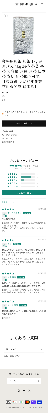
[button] (5, 4)
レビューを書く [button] (24, 193)
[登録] (38, 381)
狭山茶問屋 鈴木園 (18, 407)
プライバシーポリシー (34, 407)
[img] (8, 209)
